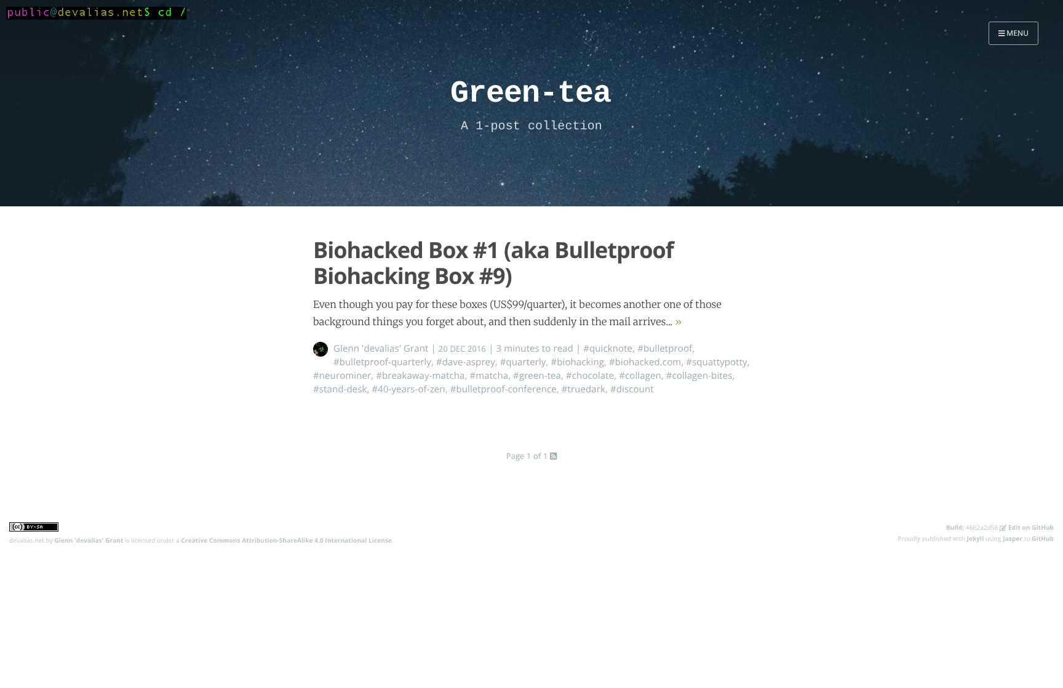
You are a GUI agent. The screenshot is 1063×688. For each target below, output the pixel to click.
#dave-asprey (465, 362)
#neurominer (342, 376)
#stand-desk (340, 389)
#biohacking (577, 362)
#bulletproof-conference (503, 389)
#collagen (640, 376)
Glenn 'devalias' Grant (381, 348)
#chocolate (590, 376)
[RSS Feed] (553, 455)
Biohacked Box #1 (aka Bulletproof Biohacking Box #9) (493, 262)
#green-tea (537, 376)
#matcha (488, 376)
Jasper (1012, 538)
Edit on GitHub (1030, 527)
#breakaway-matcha (420, 376)
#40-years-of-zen (408, 389)
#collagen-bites (699, 376)
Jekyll (975, 538)
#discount (632, 389)
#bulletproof (664, 348)
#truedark (583, 389)
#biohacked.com (645, 362)
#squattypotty (716, 362)
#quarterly (523, 362)
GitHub (1043, 538)
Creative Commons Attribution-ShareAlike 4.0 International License (286, 540)
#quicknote (607, 348)
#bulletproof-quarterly (382, 362)
